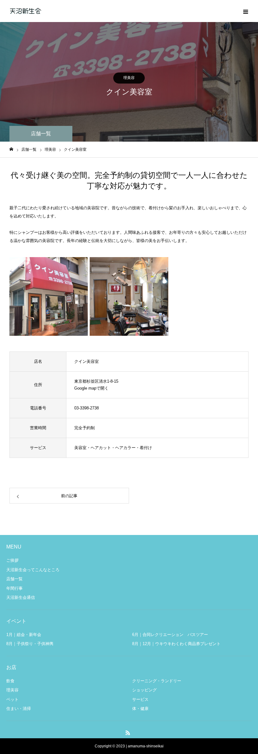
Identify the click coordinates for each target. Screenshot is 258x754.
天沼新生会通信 (20, 597)
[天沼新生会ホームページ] (25, 11)
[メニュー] (245, 11)
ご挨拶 (12, 560)
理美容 (129, 78)
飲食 (10, 680)
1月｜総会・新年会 (23, 634)
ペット (12, 699)
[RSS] (128, 732)
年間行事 (14, 588)
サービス (140, 699)
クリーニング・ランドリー (156, 680)
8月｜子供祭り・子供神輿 (29, 643)
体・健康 (140, 708)
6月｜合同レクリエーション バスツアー (170, 634)
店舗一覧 (14, 579)
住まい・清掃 (18, 708)
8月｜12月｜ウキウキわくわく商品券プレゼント (176, 643)
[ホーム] (11, 149)
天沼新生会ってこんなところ (32, 569)
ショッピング (144, 690)
